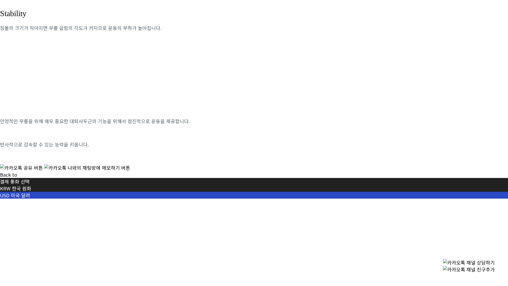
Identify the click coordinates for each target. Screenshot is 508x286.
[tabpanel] (254, 97)
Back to (8, 174)
